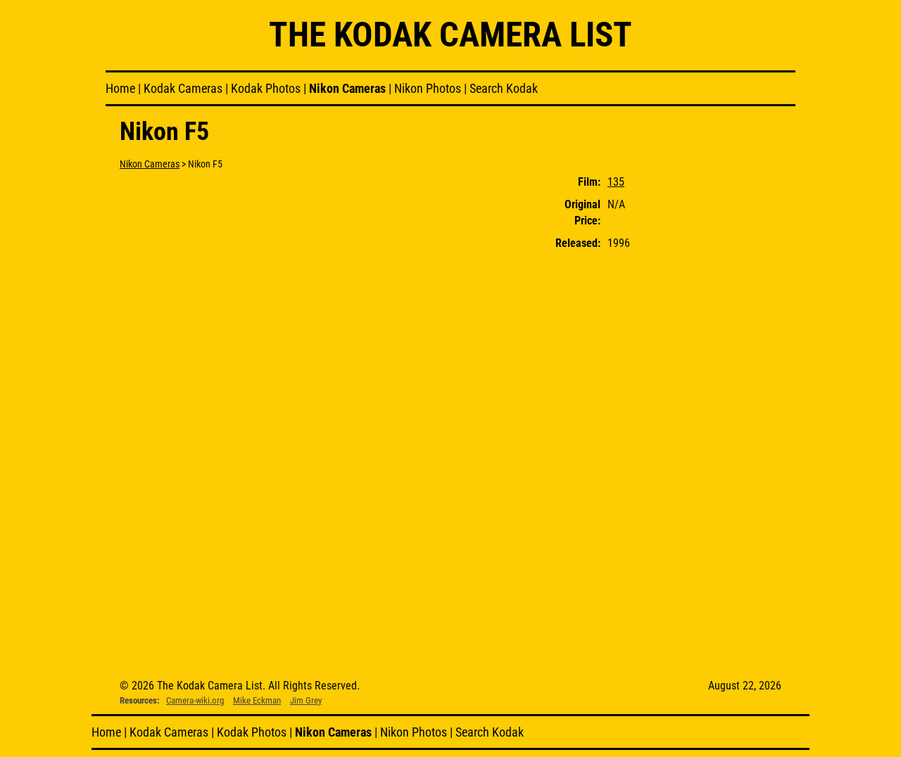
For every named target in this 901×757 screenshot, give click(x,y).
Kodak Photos (266, 88)
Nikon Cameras (347, 88)
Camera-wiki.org (195, 700)
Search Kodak (504, 88)
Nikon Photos (427, 88)
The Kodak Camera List (450, 35)
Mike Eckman (257, 700)
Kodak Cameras (183, 88)
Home (120, 88)
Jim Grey (306, 700)
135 (615, 182)
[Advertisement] (727, 382)
